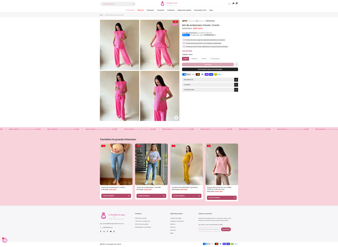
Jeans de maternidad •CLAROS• (113, 187)
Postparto (171, 10)
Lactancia (160, 10)
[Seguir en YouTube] (111, 231)
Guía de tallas (187, 51)
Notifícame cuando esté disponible (210, 69)
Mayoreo (173, 227)
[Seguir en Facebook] (100, 231)
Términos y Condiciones (142, 221)
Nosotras (173, 230)
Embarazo (150, 10)
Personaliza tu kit (200, 10)
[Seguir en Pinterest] (107, 231)
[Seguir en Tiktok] (114, 231)
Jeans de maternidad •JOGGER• (149, 187)
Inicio (101, 15)
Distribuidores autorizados (143, 227)
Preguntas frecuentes (177, 221)
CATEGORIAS (129, 10)
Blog (211, 10)
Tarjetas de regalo (175, 218)
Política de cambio (141, 218)
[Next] (236, 171)
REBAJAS (141, 10)
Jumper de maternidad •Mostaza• (185, 187)
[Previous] (101, 171)
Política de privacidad (141, 224)
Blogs (171, 233)
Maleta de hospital (184, 10)
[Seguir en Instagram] (104, 231)
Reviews (172, 224)
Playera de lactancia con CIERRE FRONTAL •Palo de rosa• (219, 188)
